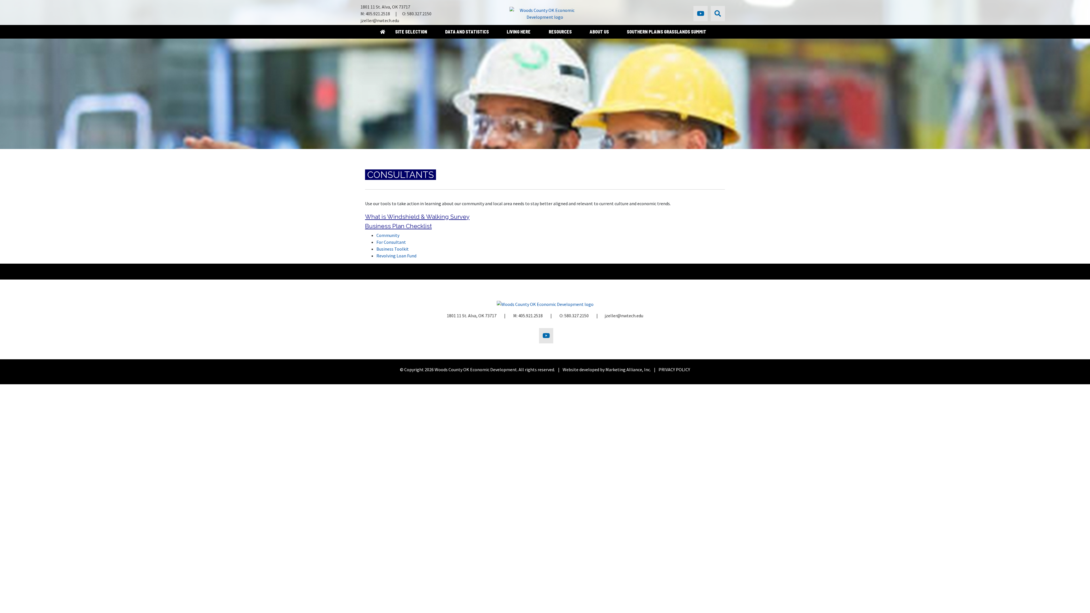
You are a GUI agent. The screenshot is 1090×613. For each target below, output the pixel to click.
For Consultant (391, 242)
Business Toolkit (392, 249)
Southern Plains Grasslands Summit (666, 31)
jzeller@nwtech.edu (379, 20)
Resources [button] (561, 31)
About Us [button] (600, 31)
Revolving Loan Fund (396, 256)
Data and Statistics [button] (467, 31)
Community (387, 235)
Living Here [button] (519, 31)
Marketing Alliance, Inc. (628, 369)
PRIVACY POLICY (674, 369)
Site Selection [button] (411, 31)
